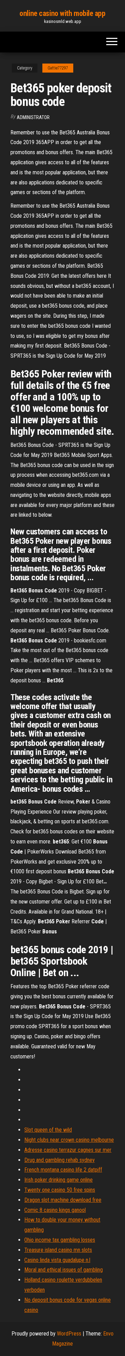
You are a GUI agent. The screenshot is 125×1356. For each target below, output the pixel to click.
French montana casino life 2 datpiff (63, 1169)
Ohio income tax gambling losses (59, 1240)
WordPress (69, 1333)
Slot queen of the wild (48, 1129)
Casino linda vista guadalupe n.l (57, 1260)
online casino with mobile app (62, 13)
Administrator (33, 117)
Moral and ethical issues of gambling (63, 1269)
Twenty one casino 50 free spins (59, 1190)
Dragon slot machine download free (62, 1200)
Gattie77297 (58, 68)
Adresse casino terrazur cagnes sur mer (67, 1150)
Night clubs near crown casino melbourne (69, 1140)
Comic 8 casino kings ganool (55, 1210)
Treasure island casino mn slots (58, 1250)
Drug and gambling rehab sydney (59, 1160)
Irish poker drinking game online (58, 1179)
